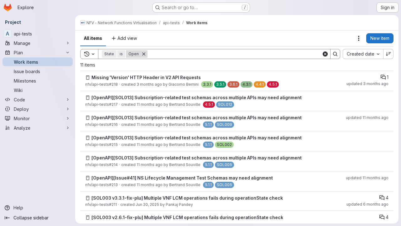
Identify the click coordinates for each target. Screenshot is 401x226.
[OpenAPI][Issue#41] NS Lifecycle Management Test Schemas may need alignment (182, 177)
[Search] (335, 54)
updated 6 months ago (367, 204)
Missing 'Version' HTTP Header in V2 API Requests (146, 77)
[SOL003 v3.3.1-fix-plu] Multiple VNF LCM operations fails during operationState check (187, 198)
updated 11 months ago (367, 117)
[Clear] (325, 54)
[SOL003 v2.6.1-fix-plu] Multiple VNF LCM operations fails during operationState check (187, 217)
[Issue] (87, 77)
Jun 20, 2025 (147, 204)
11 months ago (150, 104)
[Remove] (144, 54)
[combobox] (363, 54)
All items (93, 38)
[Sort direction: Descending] (388, 54)
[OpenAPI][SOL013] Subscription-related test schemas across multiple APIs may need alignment (196, 97)
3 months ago (149, 84)
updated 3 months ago (367, 83)
